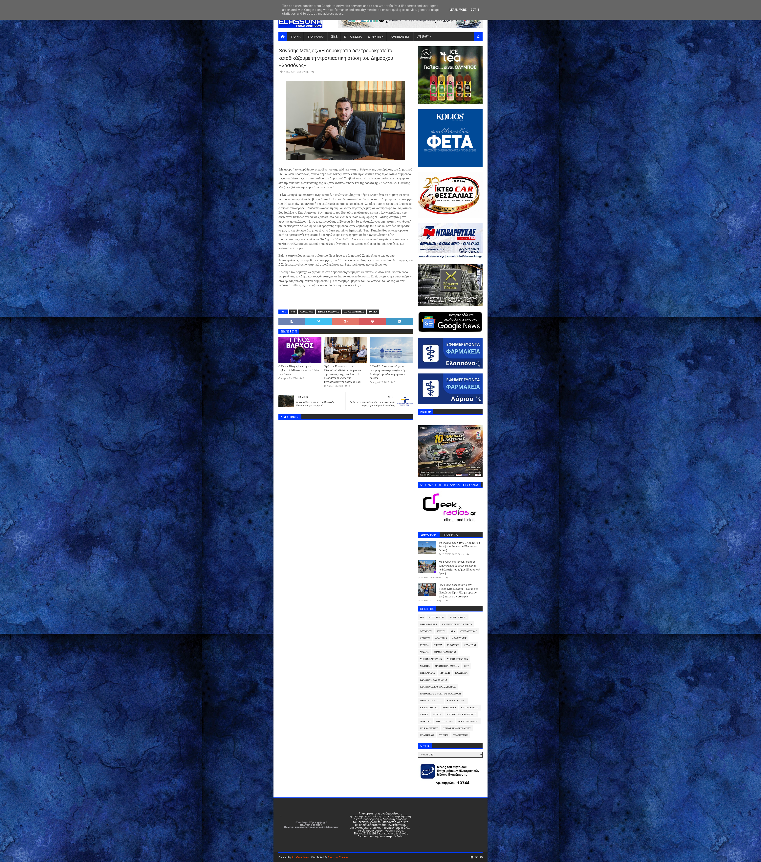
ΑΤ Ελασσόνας (468, 631)
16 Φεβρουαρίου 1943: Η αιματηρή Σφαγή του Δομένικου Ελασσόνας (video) (459, 546)
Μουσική (425, 721)
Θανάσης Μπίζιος (354, 312)
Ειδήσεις (445, 673)
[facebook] (472, 857)
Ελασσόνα (461, 673)
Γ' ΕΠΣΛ (438, 645)
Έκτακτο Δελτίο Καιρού (457, 624)
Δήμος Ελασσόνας (328, 312)
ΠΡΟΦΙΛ (295, 36)
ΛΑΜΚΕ (424, 714)
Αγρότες (425, 638)
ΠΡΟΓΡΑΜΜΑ (315, 36)
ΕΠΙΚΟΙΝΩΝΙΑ (353, 36)
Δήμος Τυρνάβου (457, 659)
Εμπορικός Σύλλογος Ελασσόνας (440, 693)
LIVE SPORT (423, 36)
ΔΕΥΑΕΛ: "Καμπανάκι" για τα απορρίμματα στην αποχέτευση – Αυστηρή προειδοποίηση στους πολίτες (388, 372)
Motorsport (436, 617)
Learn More (458, 9)
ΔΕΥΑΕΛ (424, 652)
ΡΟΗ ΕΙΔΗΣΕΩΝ (400, 36)
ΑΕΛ (452, 631)
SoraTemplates (300, 857)
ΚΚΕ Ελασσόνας (456, 700)
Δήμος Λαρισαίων (431, 659)
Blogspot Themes (338, 857)
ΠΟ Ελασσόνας (429, 728)
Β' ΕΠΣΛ (424, 645)
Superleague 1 (458, 617)
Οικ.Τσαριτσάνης (468, 721)
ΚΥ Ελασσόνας (429, 707)
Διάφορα (425, 666)
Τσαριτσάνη (460, 735)
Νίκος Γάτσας (444, 721)
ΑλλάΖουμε (306, 312)
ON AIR (334, 36)
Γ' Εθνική (453, 645)
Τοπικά (373, 312)
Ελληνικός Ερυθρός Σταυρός (438, 687)
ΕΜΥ (466, 666)
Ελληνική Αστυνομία (433, 680)
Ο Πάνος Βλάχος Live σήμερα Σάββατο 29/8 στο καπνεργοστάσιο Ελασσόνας (298, 370)
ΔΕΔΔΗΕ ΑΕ (470, 645)
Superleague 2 (428, 624)
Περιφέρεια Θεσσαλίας (457, 728)
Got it (475, 9)
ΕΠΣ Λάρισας (427, 673)
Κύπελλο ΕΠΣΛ (470, 707)
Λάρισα (437, 714)
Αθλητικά (441, 638)
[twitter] (476, 857)
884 (293, 312)
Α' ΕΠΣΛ (441, 631)
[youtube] (481, 857)
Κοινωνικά (449, 707)
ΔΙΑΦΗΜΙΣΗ (375, 36)
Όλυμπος (426, 631)
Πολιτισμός (427, 735)
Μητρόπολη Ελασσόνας (461, 714)
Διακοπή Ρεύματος (447, 666)
